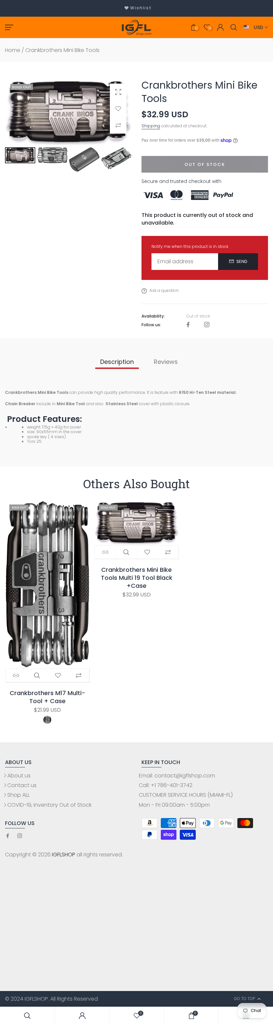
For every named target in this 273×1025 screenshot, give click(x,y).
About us (19, 775)
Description (117, 362)
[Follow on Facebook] (188, 325)
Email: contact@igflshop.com (177, 775)
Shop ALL (18, 795)
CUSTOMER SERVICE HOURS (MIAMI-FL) (186, 795)
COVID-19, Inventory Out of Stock (49, 805)
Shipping (150, 126)
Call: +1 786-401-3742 (165, 785)
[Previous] (20, 112)
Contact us (22, 785)
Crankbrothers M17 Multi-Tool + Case (47, 697)
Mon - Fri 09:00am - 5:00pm (174, 805)
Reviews (166, 362)
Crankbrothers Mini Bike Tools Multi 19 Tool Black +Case (136, 578)
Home (12, 50)
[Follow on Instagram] (206, 325)
